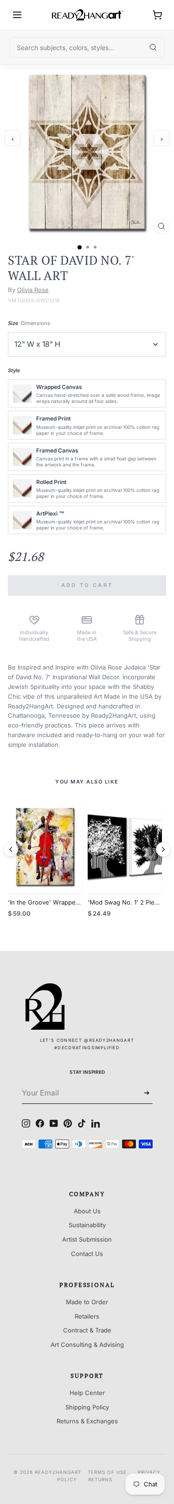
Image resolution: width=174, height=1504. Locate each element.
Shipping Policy (87, 1407)
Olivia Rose (33, 289)
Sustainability (87, 1225)
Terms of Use (107, 1472)
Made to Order (87, 1302)
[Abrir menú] (17, 15)
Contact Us (87, 1253)
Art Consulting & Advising (87, 1344)
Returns (100, 1479)
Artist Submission (87, 1239)
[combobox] (87, 47)
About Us (87, 1211)
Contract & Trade (87, 1330)
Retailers (87, 1316)
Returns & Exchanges (87, 1421)
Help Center (87, 1392)
